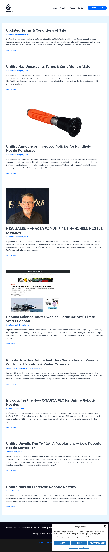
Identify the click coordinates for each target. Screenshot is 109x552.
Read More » (11, 50)
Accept (62, 543)
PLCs (16, 368)
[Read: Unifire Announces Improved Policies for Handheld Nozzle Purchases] (54, 122)
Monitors (10, 368)
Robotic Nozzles (25, 368)
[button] (105, 527)
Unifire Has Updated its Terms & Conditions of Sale (48, 67)
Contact (81, 8)
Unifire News (11, 70)
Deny (79, 543)
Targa (8, 451)
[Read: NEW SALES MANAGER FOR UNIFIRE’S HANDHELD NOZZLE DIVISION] (27, 205)
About (72, 8)
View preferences (97, 543)
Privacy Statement (84, 548)
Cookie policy (73, 548)
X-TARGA (9, 408)
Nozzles (63, 8)
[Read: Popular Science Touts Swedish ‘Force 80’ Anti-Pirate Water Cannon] (38, 291)
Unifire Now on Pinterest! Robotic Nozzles (41, 487)
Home (54, 8)
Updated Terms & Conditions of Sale (36, 30)
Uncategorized (12, 34)
